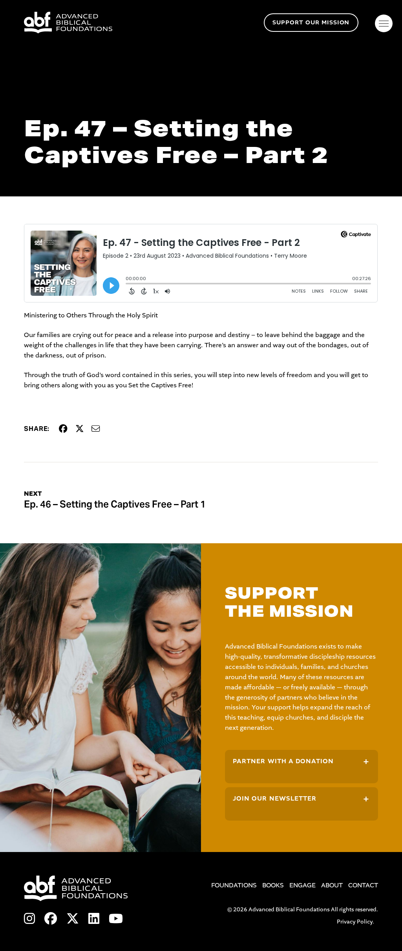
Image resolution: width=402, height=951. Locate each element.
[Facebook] (63, 428)
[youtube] (116, 919)
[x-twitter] (72, 919)
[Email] (95, 428)
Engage (302, 885)
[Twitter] (79, 428)
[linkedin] (93, 919)
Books (273, 885)
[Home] (142, 22)
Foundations (234, 885)
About (332, 885)
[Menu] (384, 23)
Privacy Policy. (355, 921)
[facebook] (50, 919)
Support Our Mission (310, 22)
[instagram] (29, 919)
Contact (363, 885)
